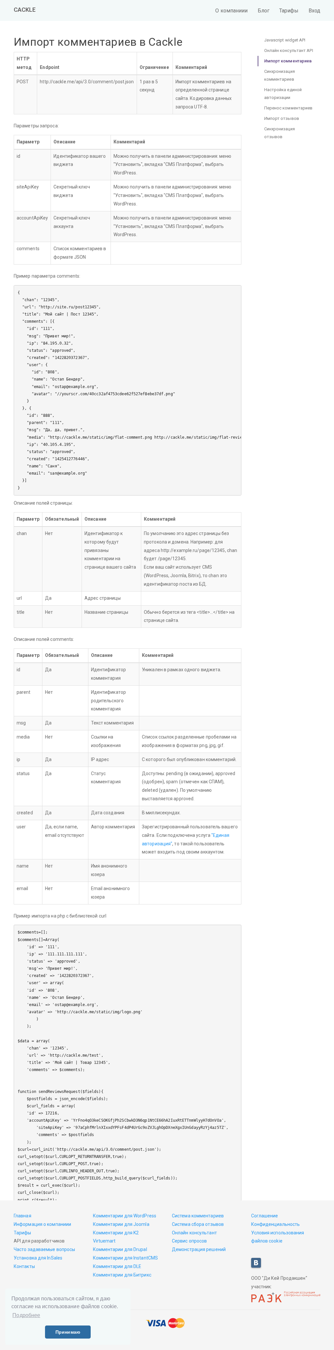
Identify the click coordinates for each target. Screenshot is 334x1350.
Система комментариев (198, 1215)
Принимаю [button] (67, 1332)
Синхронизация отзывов (279, 132)
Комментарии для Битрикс (122, 1274)
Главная (22, 1215)
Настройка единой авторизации (283, 93)
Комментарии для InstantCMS (125, 1258)
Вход (314, 11)
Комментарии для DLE (117, 1266)
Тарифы (289, 11)
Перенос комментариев (288, 108)
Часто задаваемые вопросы (44, 1249)
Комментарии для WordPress (125, 1215)
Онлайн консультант (194, 1232)
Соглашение (264, 1215)
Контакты (24, 1266)
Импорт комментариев (288, 60)
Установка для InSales (38, 1258)
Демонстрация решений (199, 1249)
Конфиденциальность (275, 1224)
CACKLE (25, 9)
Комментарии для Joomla (121, 1224)
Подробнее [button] (26, 1315)
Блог (263, 11)
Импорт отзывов (281, 118)
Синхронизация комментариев (279, 75)
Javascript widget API (285, 40)
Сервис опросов (189, 1241)
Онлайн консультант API (288, 50)
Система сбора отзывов (198, 1224)
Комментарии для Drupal (120, 1249)
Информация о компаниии (42, 1224)
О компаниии (231, 11)
